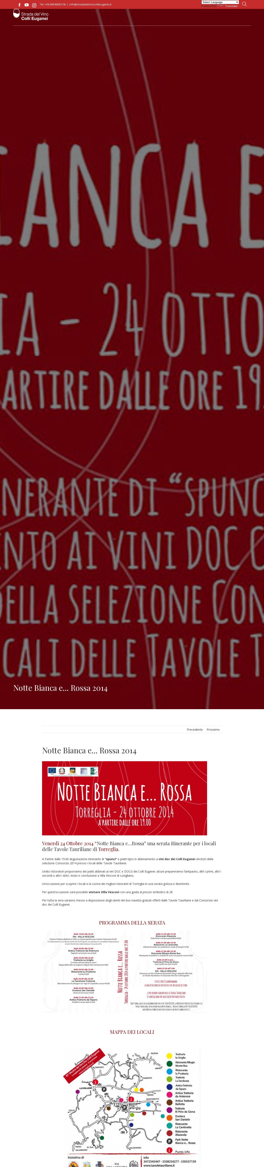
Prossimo (213, 729)
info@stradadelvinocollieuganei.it (90, 4)
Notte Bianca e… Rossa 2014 (89, 750)
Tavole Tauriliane (73, 849)
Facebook (19, 5)
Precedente (195, 729)
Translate (231, 6)
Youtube (27, 5)
